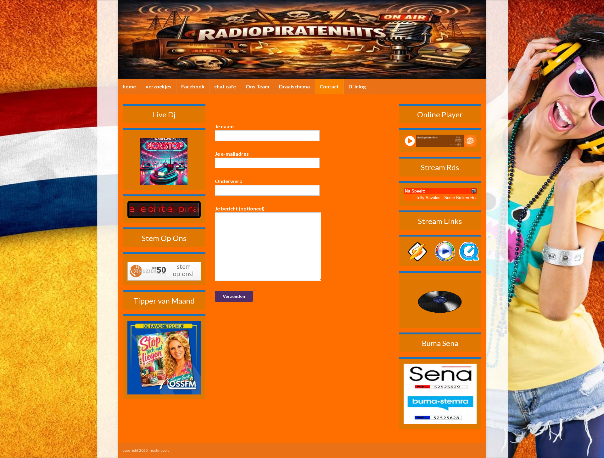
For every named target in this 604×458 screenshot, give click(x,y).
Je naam (224, 126)
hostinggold (160, 450)
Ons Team (257, 86)
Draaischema (294, 86)
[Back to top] (590, 444)
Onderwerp (229, 181)
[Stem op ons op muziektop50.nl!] (164, 270)
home (129, 86)
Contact (329, 86)
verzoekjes (158, 86)
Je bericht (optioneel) (240, 208)
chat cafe (225, 86)
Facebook (192, 86)
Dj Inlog (357, 86)
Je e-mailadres (232, 154)
